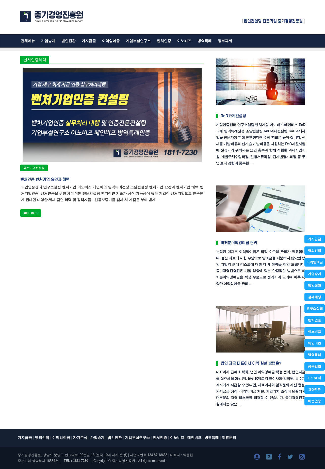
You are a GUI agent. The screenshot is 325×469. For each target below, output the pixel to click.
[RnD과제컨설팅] (260, 59)
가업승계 (314, 274)
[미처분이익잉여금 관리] (260, 186)
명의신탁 (314, 251)
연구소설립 (314, 308)
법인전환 (314, 285)
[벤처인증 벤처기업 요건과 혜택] (112, 71)
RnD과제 (314, 378)
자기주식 (80, 437)
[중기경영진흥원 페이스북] (279, 458)
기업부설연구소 (138, 41)
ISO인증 (314, 389)
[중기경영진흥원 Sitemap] (302, 458)
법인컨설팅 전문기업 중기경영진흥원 (273, 21)
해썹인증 (314, 401)
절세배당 (314, 297)
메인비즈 (314, 343)
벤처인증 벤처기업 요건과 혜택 (45, 179)
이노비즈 (314, 331)
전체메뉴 (28, 41)
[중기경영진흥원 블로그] (257, 458)
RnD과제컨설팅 (233, 116)
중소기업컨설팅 (34, 168)
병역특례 (314, 355)
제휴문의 (229, 437)
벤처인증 (314, 320)
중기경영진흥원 (123, 461)
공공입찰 (314, 366)
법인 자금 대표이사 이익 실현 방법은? (251, 363)
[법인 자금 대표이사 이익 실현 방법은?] (260, 306)
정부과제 (225, 41)
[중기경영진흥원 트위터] (290, 458)
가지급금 (314, 239)
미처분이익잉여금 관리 (239, 243)
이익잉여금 (314, 262)
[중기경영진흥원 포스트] (269, 458)
